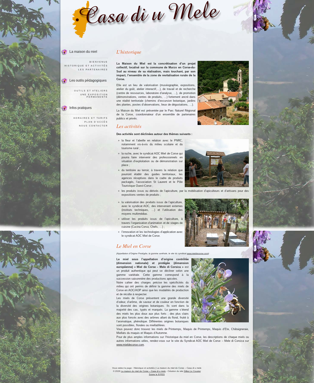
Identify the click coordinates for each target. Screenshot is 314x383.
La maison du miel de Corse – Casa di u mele (143, 371)
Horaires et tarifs (90, 118)
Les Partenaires (93, 69)
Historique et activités (86, 66)
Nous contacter (93, 126)
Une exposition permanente (94, 95)
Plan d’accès (96, 122)
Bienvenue (99, 62)
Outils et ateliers (91, 91)
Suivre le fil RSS (157, 374)
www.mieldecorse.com (197, 253)
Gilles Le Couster (192, 371)
